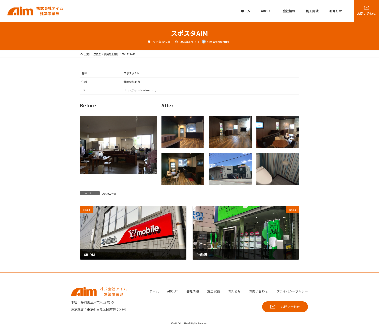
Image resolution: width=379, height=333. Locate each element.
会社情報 (289, 11)
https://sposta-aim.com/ (140, 90)
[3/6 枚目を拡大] (294, 121)
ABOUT (266, 11)
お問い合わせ (366, 13)
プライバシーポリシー (292, 291)
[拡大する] (152, 121)
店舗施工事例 (109, 193)
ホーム (245, 11)
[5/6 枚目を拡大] (247, 158)
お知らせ (335, 11)
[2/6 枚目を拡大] (247, 121)
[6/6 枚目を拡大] (294, 158)
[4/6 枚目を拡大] (199, 158)
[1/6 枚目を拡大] (199, 121)
